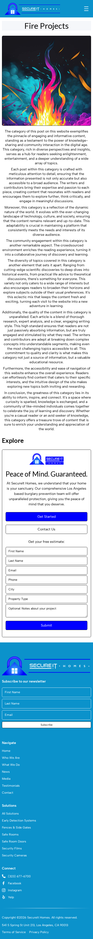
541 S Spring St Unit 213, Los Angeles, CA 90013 (35, 925)
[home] (32, 9)
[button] (86, 9)
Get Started (46, 516)
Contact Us (46, 529)
